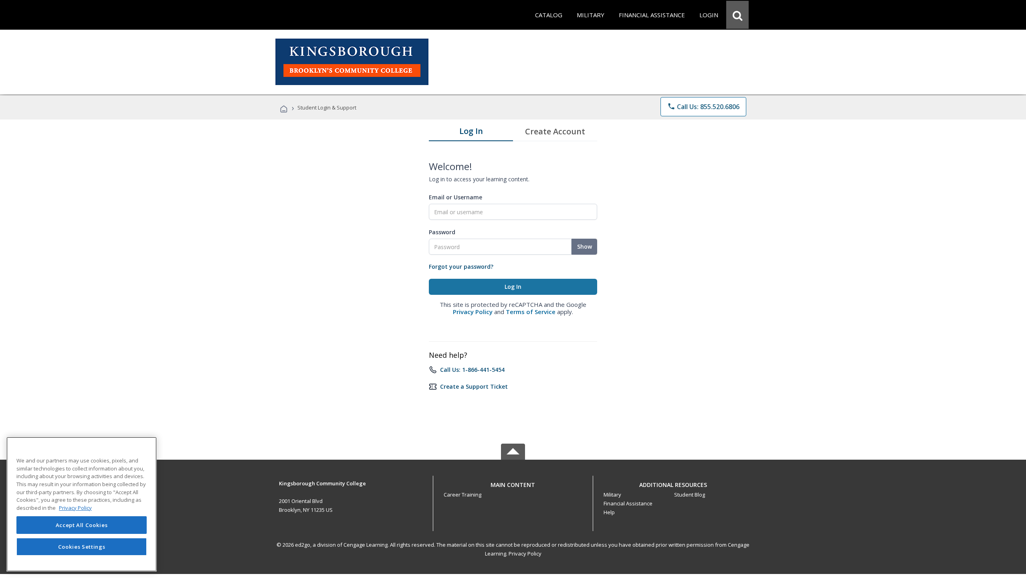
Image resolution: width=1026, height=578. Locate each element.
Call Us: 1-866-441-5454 (472, 369)
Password (442, 232)
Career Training (462, 494)
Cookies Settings (81, 546)
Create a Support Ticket (474, 386)
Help (609, 512)
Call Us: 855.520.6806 (703, 106)
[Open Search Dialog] (737, 15)
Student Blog (689, 494)
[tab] (471, 132)
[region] (81, 504)
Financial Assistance (628, 503)
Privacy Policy (473, 311)
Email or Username (455, 197)
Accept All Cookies (82, 525)
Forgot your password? (461, 266)
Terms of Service (530, 311)
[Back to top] (513, 483)
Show (584, 246)
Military (612, 494)
